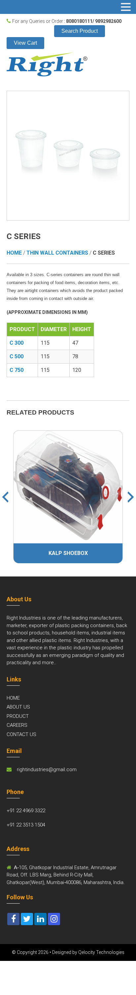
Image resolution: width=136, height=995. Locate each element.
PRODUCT (18, 716)
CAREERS (17, 725)
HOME (13, 698)
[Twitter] (27, 919)
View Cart (25, 43)
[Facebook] (13, 919)
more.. (49, 663)
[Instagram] (54, 919)
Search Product (79, 31)
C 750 (16, 370)
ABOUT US (18, 707)
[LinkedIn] (40, 919)
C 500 (16, 356)
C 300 (16, 343)
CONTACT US (21, 734)
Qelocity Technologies (101, 952)
